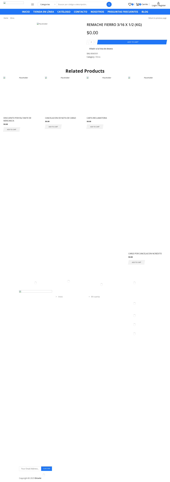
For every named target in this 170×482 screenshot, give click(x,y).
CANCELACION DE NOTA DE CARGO (60, 118)
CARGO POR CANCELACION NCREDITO (145, 253)
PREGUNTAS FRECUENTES (123, 11)
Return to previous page (157, 18)
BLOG (145, 11)
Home (6, 18)
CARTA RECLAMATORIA (97, 118)
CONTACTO (80, 11)
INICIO (26, 11)
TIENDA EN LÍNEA (43, 11)
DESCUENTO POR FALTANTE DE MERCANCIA (17, 119)
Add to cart (133, 42)
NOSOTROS (97, 11)
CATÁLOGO (63, 11)
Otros (12, 18)
